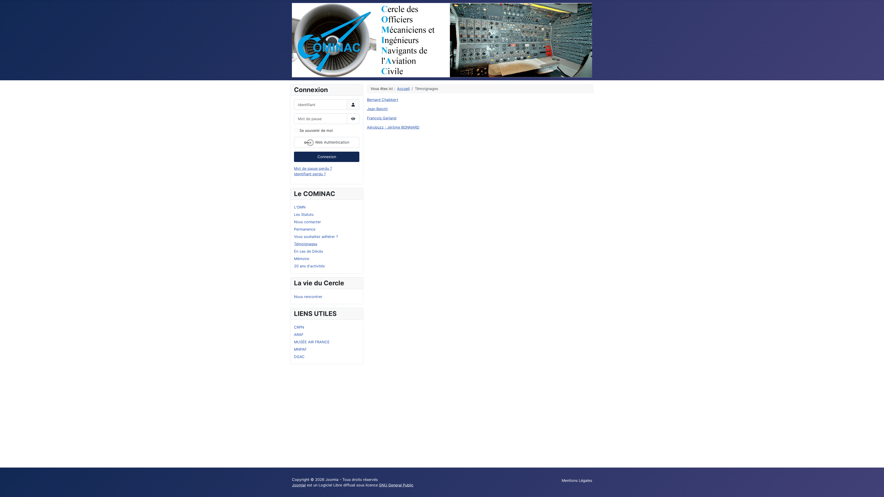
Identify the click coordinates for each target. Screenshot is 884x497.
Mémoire (301, 258)
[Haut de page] (876, 488)
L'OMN (299, 207)
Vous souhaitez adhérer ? (316, 236)
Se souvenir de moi (316, 130)
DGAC (299, 356)
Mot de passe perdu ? (313, 168)
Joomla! (299, 485)
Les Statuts (304, 214)
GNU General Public (396, 485)
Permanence (304, 229)
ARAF (298, 334)
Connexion (326, 156)
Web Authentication (331, 142)
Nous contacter (307, 222)
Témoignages (305, 244)
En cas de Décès (308, 251)
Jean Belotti (377, 109)
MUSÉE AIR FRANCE (312, 342)
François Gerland (381, 118)
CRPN (299, 327)
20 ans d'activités (309, 266)
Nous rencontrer (308, 296)
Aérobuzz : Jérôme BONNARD (393, 127)
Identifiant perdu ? (310, 174)
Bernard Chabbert (382, 99)
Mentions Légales (577, 480)
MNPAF (300, 349)
